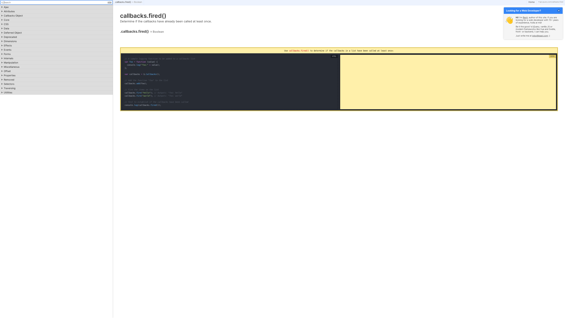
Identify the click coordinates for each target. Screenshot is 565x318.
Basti (525, 17)
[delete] (558, 10)
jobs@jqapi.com (540, 35)
